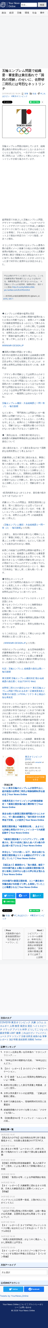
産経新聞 (22, 1039)
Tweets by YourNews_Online (14, 1296)
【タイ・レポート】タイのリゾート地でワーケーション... (25, 1070)
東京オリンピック (20, 96)
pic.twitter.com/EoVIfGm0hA (17, 290)
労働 (19, 12)
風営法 (23, 1026)
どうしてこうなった (38, 1029)
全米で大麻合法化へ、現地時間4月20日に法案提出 (25, 1103)
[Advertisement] (24, 42)
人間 (12, 1026)
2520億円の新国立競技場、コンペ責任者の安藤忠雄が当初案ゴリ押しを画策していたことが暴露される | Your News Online (23, 883)
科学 (24, 1029)
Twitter (38, 1039)
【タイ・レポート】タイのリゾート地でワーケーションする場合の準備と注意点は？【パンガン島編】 (23, 1252)
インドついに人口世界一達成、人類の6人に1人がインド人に (23, 1199)
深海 (26, 93)
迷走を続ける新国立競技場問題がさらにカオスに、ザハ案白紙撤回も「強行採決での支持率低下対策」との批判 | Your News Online (23, 816)
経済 (11, 12)
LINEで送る (10, 902)
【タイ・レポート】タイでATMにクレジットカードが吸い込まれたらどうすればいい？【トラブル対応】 (23, 1226)
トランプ (16, 1036)
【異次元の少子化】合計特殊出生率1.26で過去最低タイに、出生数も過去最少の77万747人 (23, 1137)
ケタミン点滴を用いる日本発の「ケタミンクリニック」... (25, 1053)
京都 (23, 1036)
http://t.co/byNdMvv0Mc (23, 287)
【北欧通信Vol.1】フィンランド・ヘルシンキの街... (25, 1119)
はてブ (38, 896)
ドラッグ (7, 1029)
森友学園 (4, 1033)
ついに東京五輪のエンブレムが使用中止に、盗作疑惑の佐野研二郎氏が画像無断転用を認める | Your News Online (23, 791)
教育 (17, 1026)
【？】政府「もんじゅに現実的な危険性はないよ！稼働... (25, 1078)
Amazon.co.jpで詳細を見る (36, 778)
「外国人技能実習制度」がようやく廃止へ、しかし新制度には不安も (23, 1239)
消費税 (31, 1039)
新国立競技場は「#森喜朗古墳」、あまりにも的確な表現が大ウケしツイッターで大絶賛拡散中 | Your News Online (23, 829)
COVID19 (5, 1022)
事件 (42, 12)
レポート (4, 1039)
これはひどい (22, 915)
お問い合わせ (25, 1307)
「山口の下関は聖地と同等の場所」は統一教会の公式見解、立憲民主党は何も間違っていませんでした (23, 1212)
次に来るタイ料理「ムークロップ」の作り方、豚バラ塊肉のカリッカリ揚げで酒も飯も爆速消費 (23, 1150)
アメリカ (17, 1029)
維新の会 (37, 1036)
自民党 (29, 1036)
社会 (34, 12)
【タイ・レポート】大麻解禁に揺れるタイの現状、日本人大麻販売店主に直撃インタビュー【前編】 (23, 1187)
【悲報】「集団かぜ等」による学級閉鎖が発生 (23, 1175)
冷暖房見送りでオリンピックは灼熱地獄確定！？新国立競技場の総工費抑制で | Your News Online (22, 803)
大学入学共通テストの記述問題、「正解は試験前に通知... (25, 1094)
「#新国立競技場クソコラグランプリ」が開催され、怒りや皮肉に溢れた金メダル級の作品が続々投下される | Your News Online (23, 842)
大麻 (33, 1022)
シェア (24, 896)
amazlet (38, 762)
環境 (27, 12)
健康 (18, 1033)
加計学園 (13, 1039)
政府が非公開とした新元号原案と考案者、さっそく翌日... (25, 1086)
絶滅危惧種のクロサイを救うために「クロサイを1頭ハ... (25, 1111)
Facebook (35, 1289)
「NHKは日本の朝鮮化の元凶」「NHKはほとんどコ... (25, 1062)
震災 (30, 1026)
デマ (9, 1036)
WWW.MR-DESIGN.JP (13, 345)
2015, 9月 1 (8, 299)
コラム (40, 1022)
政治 (4, 12)
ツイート (10, 896)
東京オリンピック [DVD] (33, 757)
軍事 (44, 1036)
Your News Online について (15, 1304)
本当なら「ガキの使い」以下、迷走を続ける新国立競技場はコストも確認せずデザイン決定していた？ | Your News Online (23, 855)
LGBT (12, 1033)
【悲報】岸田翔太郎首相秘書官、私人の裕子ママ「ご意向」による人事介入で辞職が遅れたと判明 (23, 1164)
